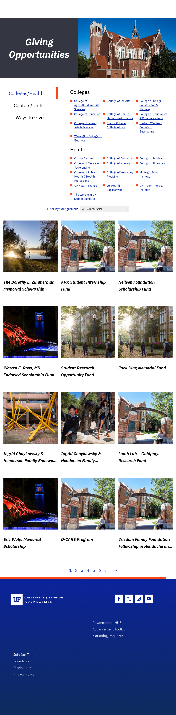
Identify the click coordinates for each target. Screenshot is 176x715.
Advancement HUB (107, 622)
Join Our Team (24, 654)
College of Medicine (152, 158)
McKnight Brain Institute (149, 174)
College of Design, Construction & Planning (151, 105)
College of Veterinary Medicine (120, 174)
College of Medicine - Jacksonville (87, 165)
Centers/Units (29, 105)
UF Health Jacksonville (115, 188)
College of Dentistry (119, 158)
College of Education (87, 114)
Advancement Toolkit (108, 629)
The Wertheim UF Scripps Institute (85, 196)
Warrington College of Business (88, 138)
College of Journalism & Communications (153, 116)
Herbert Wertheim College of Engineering (151, 127)
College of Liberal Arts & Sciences (85, 125)
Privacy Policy (24, 674)
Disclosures (22, 667)
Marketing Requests (107, 635)
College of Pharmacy (153, 163)
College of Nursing (118, 163)
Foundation (22, 661)
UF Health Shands (85, 185)
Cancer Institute (84, 158)
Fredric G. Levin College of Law (116, 125)
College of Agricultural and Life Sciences (86, 105)
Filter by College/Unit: (62, 209)
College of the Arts (118, 101)
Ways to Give (30, 117)
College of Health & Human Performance (120, 116)
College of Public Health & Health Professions (85, 176)
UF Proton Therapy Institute (151, 188)
